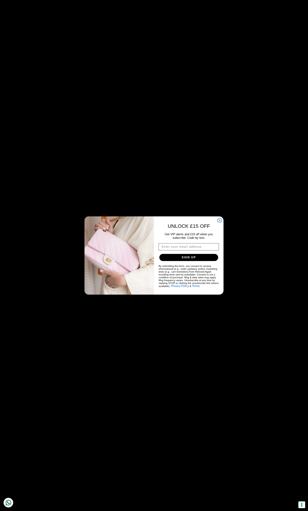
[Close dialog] (219, 220)
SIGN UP (189, 257)
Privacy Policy (180, 286)
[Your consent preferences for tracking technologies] (301, 504)
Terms (196, 286)
